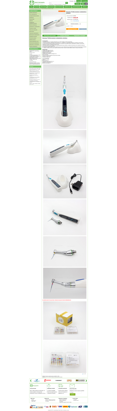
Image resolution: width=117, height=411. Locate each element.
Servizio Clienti (75, 400)
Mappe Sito (85, 6)
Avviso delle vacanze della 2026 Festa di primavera (35, 69)
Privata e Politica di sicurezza (50, 399)
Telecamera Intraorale (33, 29)
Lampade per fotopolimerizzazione (33, 23)
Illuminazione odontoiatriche (34, 34)
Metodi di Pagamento (76, 6)
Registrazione (33, 400)
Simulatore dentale (33, 28)
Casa (31, 6)
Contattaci (85, 1)
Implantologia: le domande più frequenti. (35, 73)
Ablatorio (31, 20)
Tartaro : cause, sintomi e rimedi (35, 84)
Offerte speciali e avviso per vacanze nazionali (35, 71)
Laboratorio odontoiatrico (58, 4)
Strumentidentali (76, 20)
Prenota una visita (35, 79)
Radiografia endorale (33, 36)
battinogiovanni (32, 63)
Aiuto (75, 1)
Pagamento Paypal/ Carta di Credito (65, 402)
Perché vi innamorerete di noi (50, 400)
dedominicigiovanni (33, 57)
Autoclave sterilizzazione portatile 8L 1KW (52, 376)
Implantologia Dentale (34, 75)
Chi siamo (71, 1)
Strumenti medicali (33, 38)
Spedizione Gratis (68, 6)
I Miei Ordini (33, 401)
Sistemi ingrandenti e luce (34, 41)
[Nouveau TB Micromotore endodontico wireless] (53, 21)
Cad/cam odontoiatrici (33, 46)
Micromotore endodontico (38, 8)
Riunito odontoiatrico (51, 6)
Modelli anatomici (33, 39)
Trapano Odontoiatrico (59, 6)
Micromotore (51, 4)
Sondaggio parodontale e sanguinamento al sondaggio (35, 81)
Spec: (67, 23)
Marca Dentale (36, 6)
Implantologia (32, 19)
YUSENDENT (58, 380)
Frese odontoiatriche (33, 14)
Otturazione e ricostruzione (34, 44)
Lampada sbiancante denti (34, 15)
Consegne (61, 401)
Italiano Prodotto (43, 6)
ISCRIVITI (72, 394)
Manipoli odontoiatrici (33, 12)
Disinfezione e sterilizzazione (35, 26)
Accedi (79, 1)
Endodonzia (32, 8)
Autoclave (64, 4)
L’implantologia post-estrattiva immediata (34, 77)
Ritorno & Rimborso (62, 400)
